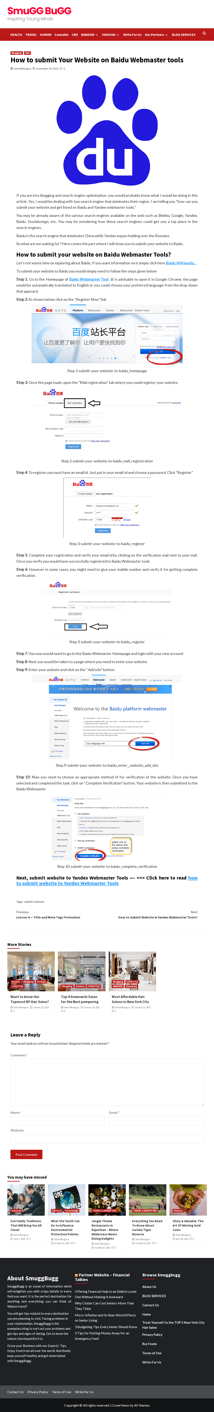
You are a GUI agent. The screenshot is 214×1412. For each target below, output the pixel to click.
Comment (19, 1055)
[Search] (204, 33)
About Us (149, 1287)
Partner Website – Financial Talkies (102, 1277)
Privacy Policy (152, 1334)
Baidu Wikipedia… (181, 263)
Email (114, 1112)
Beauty (16, 981)
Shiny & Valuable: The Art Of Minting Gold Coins (188, 1225)
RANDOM (87, 34)
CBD (75, 34)
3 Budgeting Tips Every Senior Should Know (106, 1327)
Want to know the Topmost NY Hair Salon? (29, 999)
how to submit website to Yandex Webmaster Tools (107, 880)
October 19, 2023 (62, 1243)
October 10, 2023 (143, 1243)
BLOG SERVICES (183, 34)
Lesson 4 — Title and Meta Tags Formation (48, 914)
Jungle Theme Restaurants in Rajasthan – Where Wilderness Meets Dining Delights (105, 1230)
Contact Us (150, 1305)
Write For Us (132, 34)
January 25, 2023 (41, 1007)
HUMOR (45, 34)
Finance (178, 1210)
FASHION (108, 34)
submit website (34, 901)
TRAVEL (31, 34)
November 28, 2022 (47, 68)
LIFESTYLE (17, 986)
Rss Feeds (149, 1344)
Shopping (131, 986)
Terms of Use (152, 1353)
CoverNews (120, 1405)
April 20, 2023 (182, 1238)
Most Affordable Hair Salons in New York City (130, 999)
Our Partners (154, 34)
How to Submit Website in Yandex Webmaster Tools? (158, 914)
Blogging (17, 52)
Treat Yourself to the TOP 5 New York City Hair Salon (173, 1325)
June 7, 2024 (19, 1238)
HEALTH (16, 34)
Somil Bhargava (22, 68)
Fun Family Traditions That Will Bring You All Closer (26, 1225)
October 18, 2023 (102, 1247)
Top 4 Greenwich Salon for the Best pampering (80, 999)
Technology (71, 1210)
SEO (27, 52)
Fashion (41, 981)
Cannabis (62, 34)
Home (146, 1314)
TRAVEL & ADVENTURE (104, 1210)
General (16, 1210)
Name (16, 1112)
